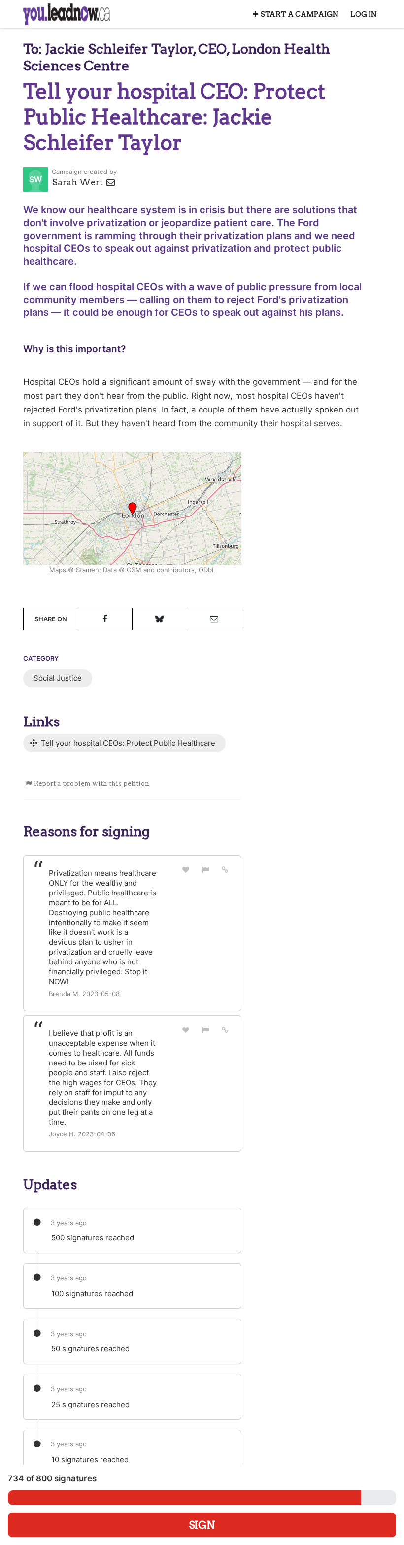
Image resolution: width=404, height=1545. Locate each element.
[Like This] (186, 869)
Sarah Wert (78, 182)
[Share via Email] (214, 619)
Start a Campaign (299, 14)
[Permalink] (225, 869)
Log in (363, 14)
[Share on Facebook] (105, 619)
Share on (50, 619)
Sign (202, 1525)
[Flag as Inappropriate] (205, 869)
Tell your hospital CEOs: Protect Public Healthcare (127, 743)
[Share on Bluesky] (159, 619)
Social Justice (58, 678)
